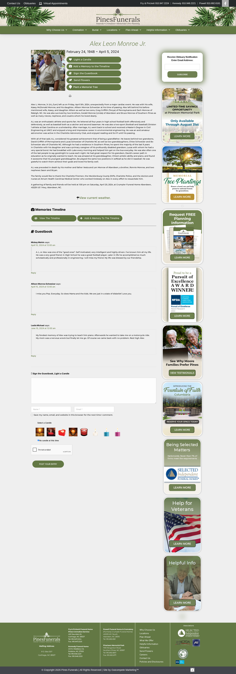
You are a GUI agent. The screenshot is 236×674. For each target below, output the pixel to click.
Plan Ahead (145, 637)
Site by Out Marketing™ (121, 670)
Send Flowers (81, 80)
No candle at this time (49, 440)
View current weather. (95, 198)
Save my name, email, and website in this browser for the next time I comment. (73, 415)
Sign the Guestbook (85, 73)
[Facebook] (225, 3)
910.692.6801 (111, 653)
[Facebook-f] (192, 670)
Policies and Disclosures (151, 661)
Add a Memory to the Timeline (91, 66)
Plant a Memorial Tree (85, 87)
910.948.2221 (76, 654)
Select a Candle (44, 423)
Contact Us (145, 658)
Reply (33, 273)
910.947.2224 (76, 639)
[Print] (70, 96)
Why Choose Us (147, 630)
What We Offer (147, 640)
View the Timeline (49, 218)
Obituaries (145, 647)
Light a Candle (82, 59)
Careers (143, 654)
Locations (144, 633)
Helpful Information (149, 644)
